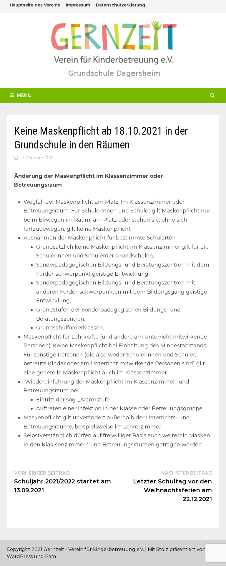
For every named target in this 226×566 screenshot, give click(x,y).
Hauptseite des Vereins (35, 5)
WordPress (20, 556)
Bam (50, 556)
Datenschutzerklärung (120, 5)
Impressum (78, 5)
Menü (24, 95)
